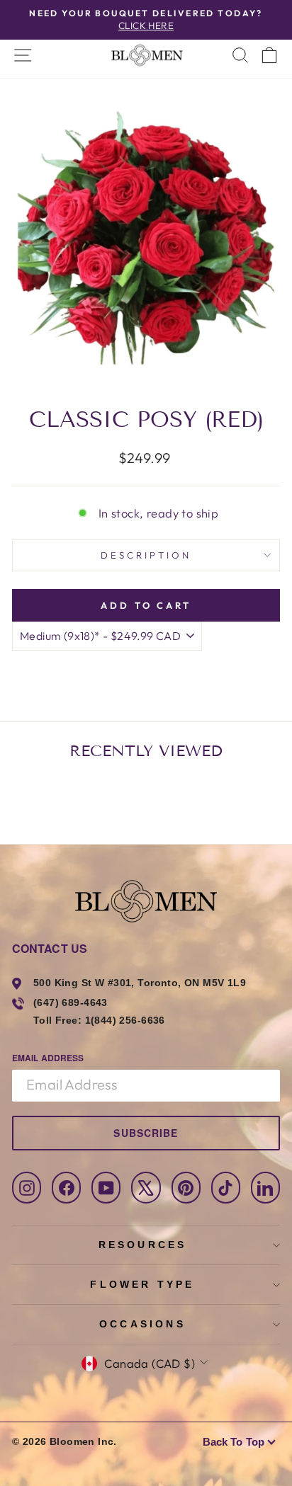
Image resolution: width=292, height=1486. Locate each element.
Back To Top (233, 1442)
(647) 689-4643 (70, 1002)
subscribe (145, 1133)
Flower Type (142, 1284)
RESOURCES (143, 1244)
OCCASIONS (142, 1324)
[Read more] (146, 55)
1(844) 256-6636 (125, 1020)
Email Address (48, 1057)
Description (146, 555)
